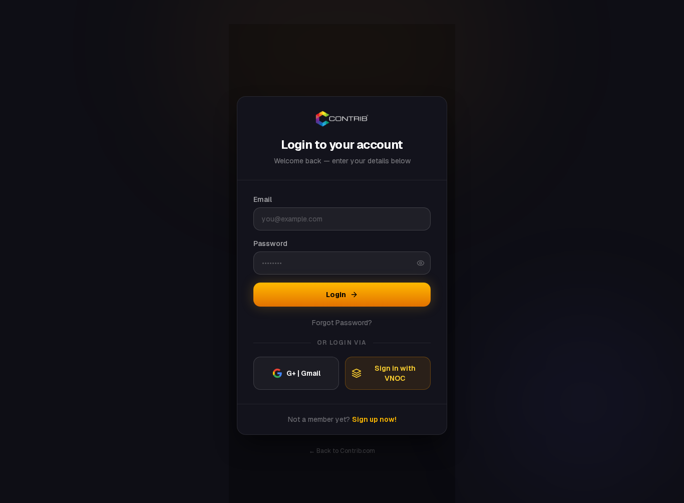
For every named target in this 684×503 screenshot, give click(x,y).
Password (270, 243)
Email (262, 199)
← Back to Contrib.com (342, 451)
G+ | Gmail (303, 373)
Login (336, 294)
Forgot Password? (342, 322)
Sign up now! (374, 419)
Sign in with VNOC (395, 373)
